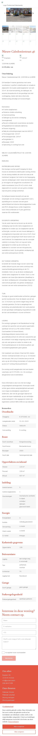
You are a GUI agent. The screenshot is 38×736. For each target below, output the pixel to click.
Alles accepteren (19, 726)
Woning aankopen (8, 700)
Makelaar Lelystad (8, 695)
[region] (19, 720)
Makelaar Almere (8, 692)
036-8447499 (7, 683)
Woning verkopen (8, 697)
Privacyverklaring (13, 722)
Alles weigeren (19, 732)
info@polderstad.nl (8, 680)
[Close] (36, 705)
